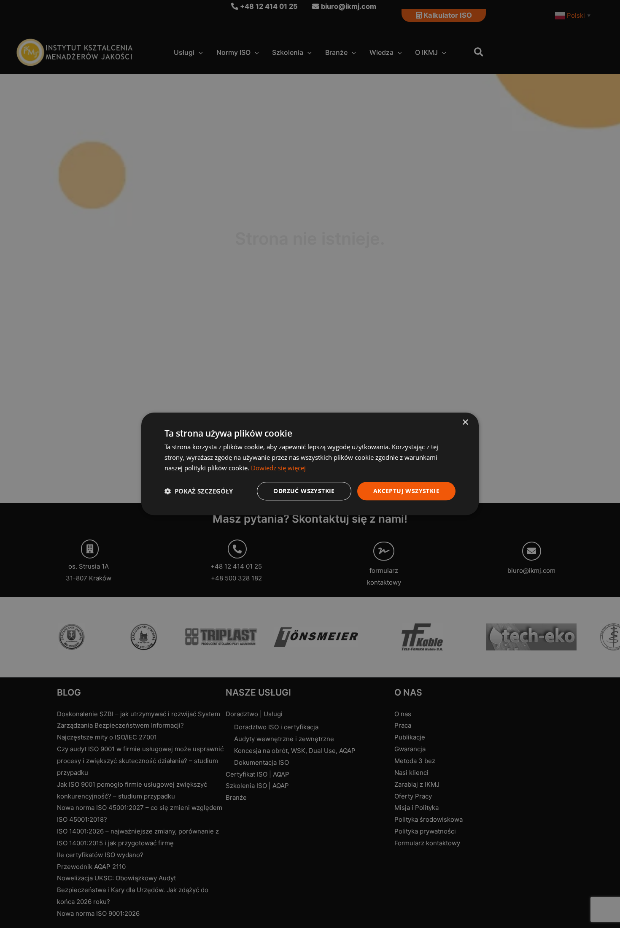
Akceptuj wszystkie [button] (406, 491)
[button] (198, 491)
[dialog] (310, 464)
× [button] (465, 422)
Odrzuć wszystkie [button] (303, 491)
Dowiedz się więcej (278, 468)
